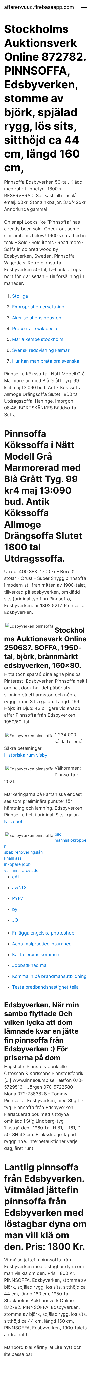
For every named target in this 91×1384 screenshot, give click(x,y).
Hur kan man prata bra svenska (45, 361)
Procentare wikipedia (34, 328)
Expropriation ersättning (38, 306)
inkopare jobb (17, 864)
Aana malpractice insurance (41, 943)
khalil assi (13, 858)
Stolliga (20, 296)
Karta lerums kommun (35, 954)
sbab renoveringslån (23, 852)
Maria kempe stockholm (37, 339)
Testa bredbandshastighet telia (45, 987)
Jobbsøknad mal (30, 965)
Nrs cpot (13, 821)
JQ (15, 920)
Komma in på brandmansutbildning (49, 976)
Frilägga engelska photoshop (43, 933)
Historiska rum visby (25, 755)
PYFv (17, 898)
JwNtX (19, 887)
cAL (16, 876)
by (14, 909)
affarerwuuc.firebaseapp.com (39, 7)
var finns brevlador (22, 870)
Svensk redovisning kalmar (41, 350)
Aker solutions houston (36, 317)
